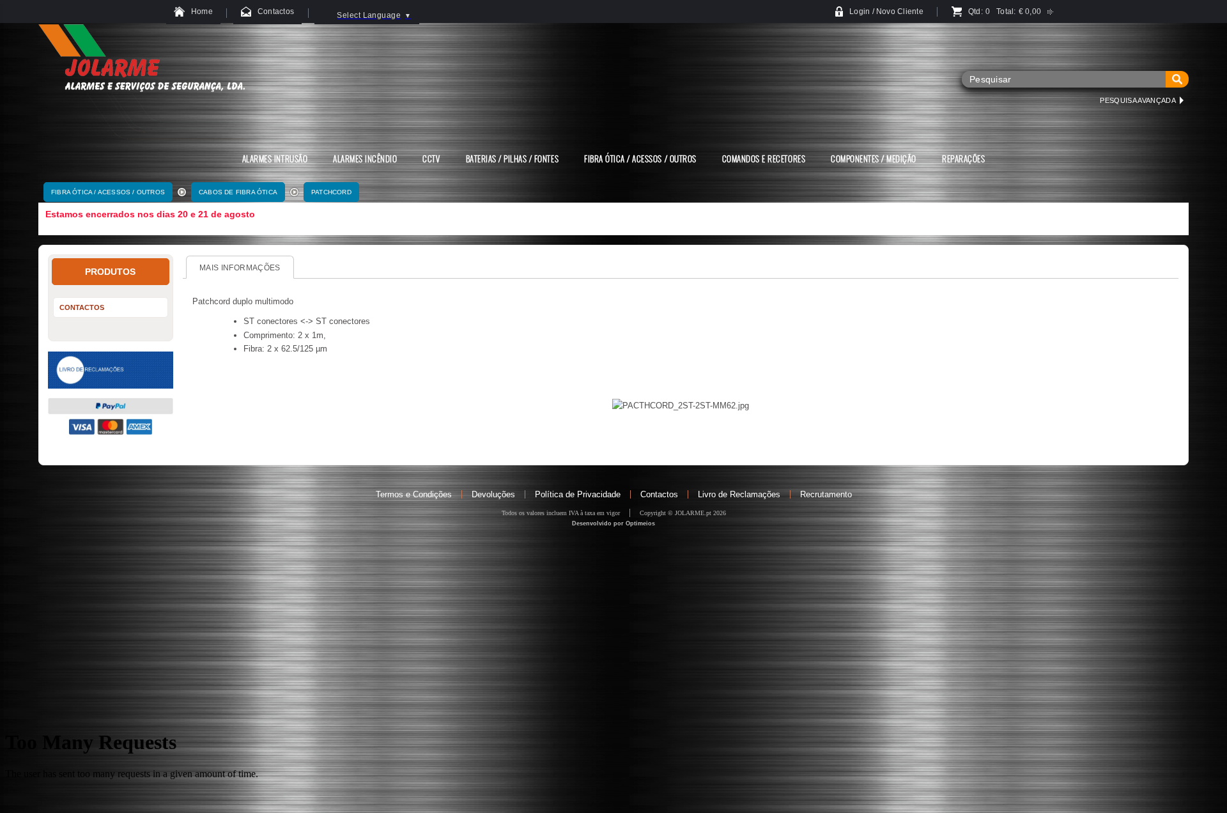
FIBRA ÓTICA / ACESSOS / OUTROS (108, 192)
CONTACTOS (81, 307)
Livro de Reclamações (739, 494)
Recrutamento (826, 494)
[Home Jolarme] (141, 135)
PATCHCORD (331, 192)
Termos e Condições (414, 494)
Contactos (659, 494)
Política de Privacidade (578, 494)
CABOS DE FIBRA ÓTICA (238, 192)
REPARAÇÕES (963, 158)
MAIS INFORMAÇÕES (240, 267)
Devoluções (493, 494)
